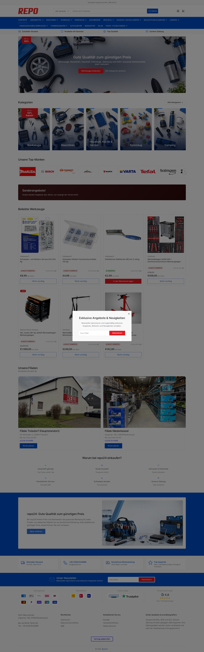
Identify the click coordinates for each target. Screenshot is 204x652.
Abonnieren (117, 333)
